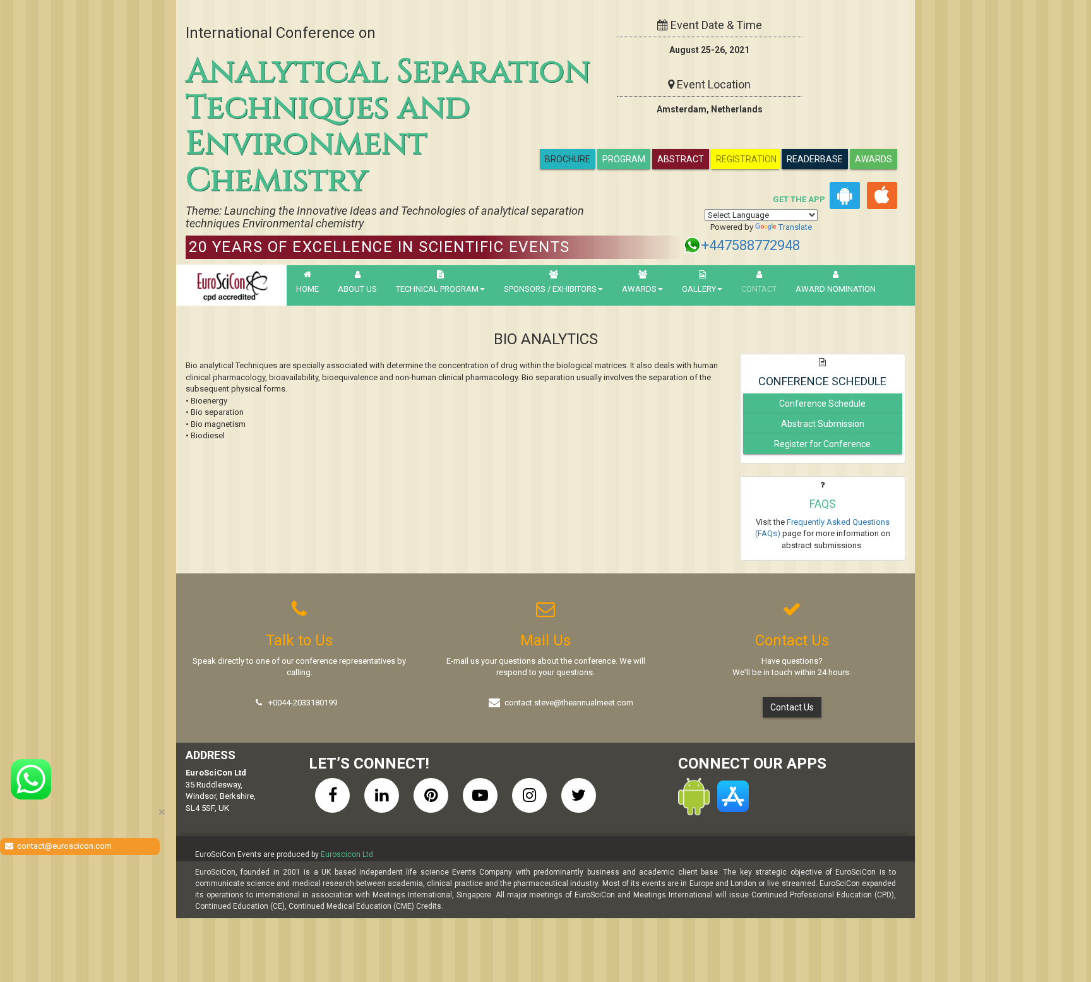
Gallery (699, 289)
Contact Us (792, 707)
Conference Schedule (822, 403)
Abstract (680, 159)
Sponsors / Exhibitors (550, 289)
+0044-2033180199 (302, 702)
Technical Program (437, 289)
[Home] (231, 285)
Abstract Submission (822, 424)
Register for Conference (822, 444)
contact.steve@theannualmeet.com (568, 702)
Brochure (567, 159)
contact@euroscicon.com (64, 846)
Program (623, 159)
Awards (873, 159)
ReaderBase (815, 159)
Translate (795, 227)
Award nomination (836, 289)
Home (307, 289)
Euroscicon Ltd (347, 854)
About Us (357, 289)
